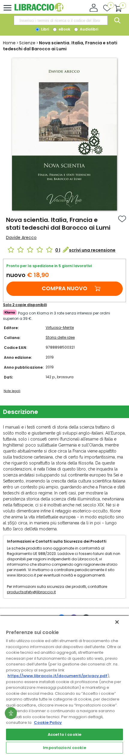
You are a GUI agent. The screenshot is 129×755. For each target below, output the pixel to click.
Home (9, 43)
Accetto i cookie (64, 734)
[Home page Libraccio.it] (39, 10)
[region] (64, 685)
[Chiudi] (117, 622)
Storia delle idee (60, 337)
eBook (64, 29)
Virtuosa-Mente (60, 327)
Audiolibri (88, 29)
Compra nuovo (64, 288)
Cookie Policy (48, 722)
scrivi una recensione (92, 250)
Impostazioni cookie (64, 748)
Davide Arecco (21, 237)
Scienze (27, 43)
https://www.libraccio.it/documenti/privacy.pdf (57, 676)
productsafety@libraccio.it (31, 591)
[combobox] (60, 20)
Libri (44, 29)
